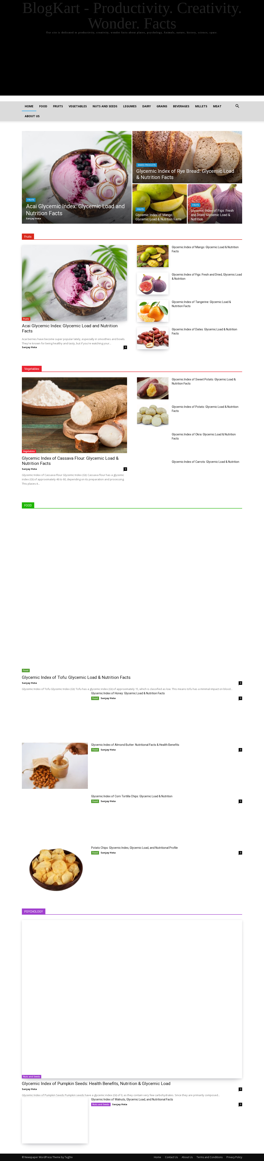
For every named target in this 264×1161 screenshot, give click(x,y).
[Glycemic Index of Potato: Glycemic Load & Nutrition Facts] (153, 416)
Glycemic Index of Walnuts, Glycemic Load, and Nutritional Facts (132, 1099)
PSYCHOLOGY (33, 911)
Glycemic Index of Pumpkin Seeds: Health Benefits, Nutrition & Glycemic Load (96, 1083)
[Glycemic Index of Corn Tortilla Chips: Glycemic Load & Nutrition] (55, 817)
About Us (32, 116)
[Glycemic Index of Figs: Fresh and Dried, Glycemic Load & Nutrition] (215, 204)
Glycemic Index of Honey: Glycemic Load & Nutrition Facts (128, 693)
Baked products (147, 165)
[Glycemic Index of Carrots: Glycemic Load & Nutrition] (153, 471)
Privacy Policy (234, 1157)
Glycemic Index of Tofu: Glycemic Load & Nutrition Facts (76, 677)
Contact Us (171, 1157)
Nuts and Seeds (105, 106)
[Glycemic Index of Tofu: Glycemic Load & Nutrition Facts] (132, 593)
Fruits (58, 106)
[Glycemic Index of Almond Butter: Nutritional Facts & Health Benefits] (55, 766)
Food (43, 106)
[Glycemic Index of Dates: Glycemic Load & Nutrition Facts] (153, 338)
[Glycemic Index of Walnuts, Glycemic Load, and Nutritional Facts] (55, 1120)
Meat (217, 106)
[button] (237, 107)
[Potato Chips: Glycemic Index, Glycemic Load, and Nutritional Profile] (55, 869)
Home (29, 106)
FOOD (28, 505)
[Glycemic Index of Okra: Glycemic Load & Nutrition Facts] (153, 443)
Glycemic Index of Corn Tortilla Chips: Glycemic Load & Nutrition (131, 796)
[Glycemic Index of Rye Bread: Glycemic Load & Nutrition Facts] (187, 157)
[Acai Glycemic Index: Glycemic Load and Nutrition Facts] (77, 177)
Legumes (130, 106)
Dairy (146, 106)
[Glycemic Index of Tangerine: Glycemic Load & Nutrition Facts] (153, 311)
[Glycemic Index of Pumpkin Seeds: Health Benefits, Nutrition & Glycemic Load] (132, 999)
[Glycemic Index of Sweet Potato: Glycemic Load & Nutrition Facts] (153, 388)
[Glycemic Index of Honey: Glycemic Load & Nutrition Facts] (55, 714)
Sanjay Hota (29, 347)
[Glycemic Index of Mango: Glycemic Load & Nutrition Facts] (159, 204)
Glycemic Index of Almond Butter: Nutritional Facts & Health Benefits (135, 744)
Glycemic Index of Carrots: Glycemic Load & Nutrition (205, 461)
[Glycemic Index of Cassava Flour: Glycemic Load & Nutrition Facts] (74, 415)
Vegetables (78, 106)
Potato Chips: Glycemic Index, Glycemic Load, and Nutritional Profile (134, 847)
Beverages (181, 106)
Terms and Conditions (210, 1157)
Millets (201, 106)
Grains (162, 106)
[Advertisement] (132, 67)
